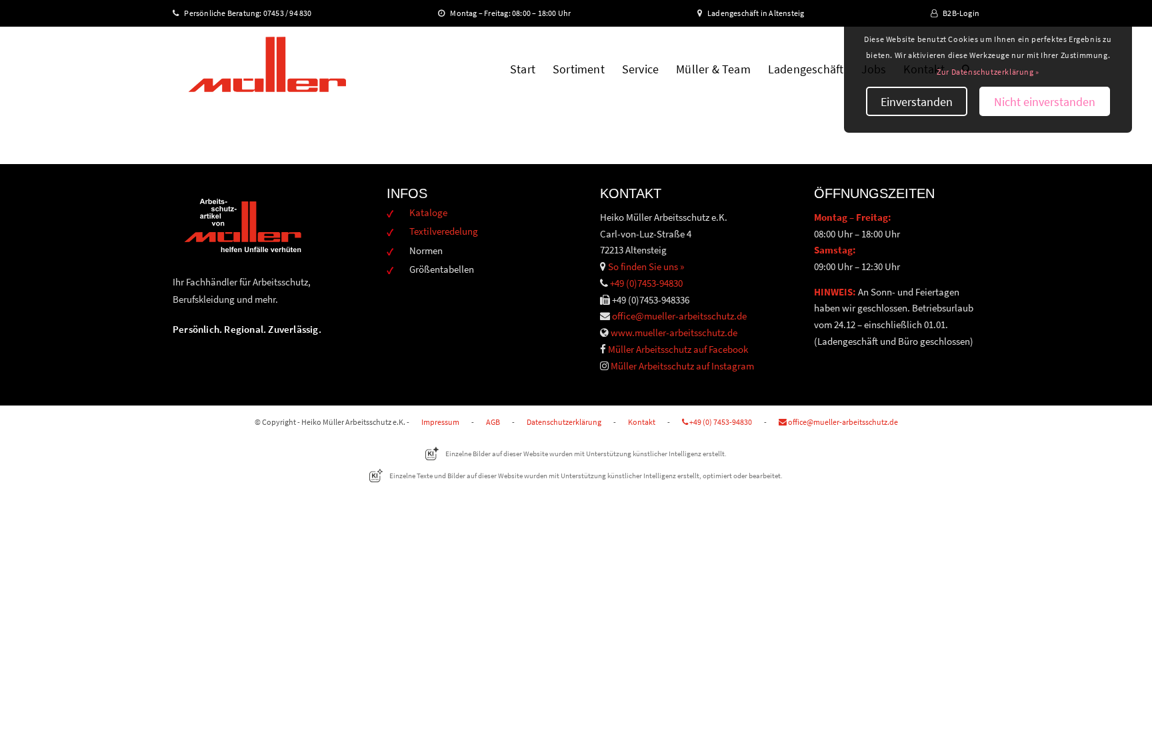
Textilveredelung (443, 231)
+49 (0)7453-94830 (646, 283)
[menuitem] (522, 69)
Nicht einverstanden (1044, 101)
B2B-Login (961, 13)
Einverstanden (917, 101)
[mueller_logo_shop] (267, 69)
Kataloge (428, 212)
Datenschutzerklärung (564, 422)
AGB (493, 422)
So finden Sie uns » (646, 266)
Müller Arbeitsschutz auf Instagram (682, 365)
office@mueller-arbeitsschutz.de (679, 315)
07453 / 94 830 (293, 13)
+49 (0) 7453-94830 (720, 422)
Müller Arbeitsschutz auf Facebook (678, 349)
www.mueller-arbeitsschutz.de (674, 332)
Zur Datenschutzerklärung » (988, 72)
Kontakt (641, 422)
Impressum (440, 422)
